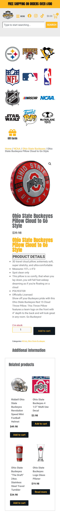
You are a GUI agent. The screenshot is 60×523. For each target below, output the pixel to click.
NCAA (17, 149)
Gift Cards (12, 138)
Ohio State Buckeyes (33, 149)
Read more (41, 491)
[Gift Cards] (12, 132)
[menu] (18, 16)
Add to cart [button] (19, 434)
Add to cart (44, 331)
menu (22, 16)
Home (8, 149)
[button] (50, 164)
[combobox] (23, 25)
